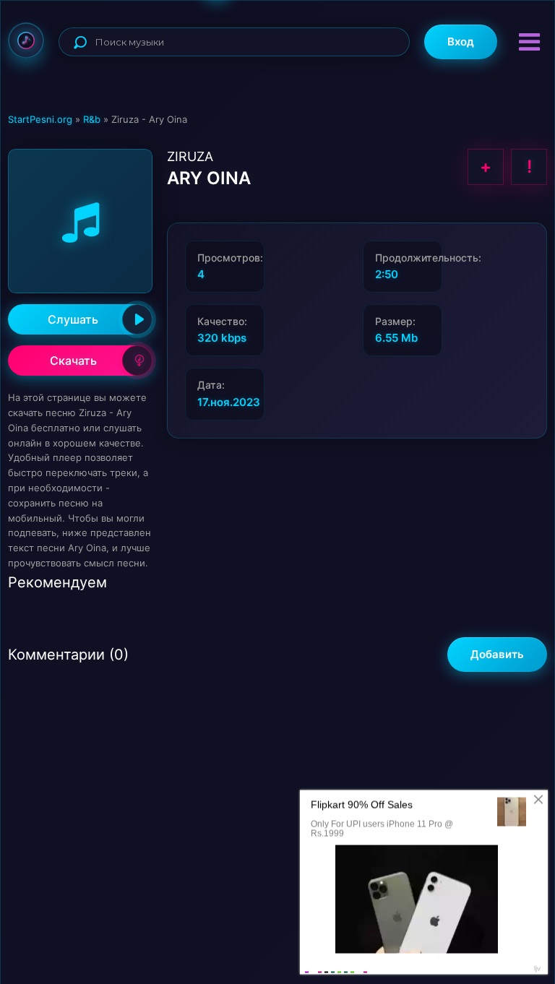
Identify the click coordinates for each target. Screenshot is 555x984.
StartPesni (26, 40)
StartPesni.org (40, 119)
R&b (91, 119)
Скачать (73, 360)
